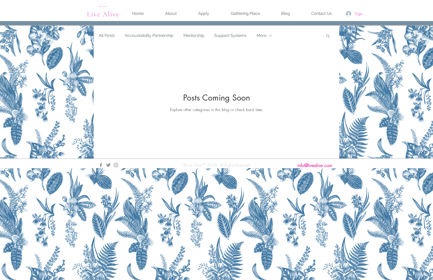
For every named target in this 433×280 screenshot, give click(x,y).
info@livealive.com (314, 165)
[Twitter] (108, 165)
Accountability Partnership (149, 35)
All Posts (107, 35)
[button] (328, 36)
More (261, 35)
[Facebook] (101, 165)
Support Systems (230, 35)
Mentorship (193, 35)
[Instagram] (116, 165)
